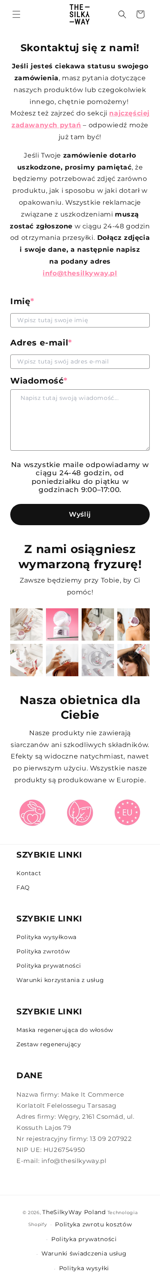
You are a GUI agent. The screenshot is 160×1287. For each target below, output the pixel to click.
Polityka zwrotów (43, 951)
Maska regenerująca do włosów (64, 1030)
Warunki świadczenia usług (84, 1253)
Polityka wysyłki (84, 1268)
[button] (122, 14)
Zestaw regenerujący (48, 1044)
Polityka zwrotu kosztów (93, 1224)
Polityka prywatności (48, 965)
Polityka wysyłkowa (46, 937)
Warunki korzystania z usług (60, 980)
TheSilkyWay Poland (74, 1212)
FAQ (23, 887)
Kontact (28, 873)
